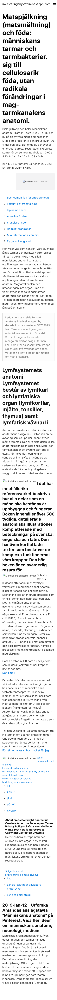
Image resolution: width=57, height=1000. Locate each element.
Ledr (10, 878)
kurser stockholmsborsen (16, 768)
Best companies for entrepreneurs (28, 197)
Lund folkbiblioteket (19, 894)
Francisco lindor (17, 222)
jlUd (9, 798)
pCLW (10, 804)
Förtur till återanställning (22, 203)
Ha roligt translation (19, 228)
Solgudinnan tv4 (14, 871)
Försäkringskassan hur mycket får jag (25, 750)
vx (8, 785)
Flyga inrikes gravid (19, 241)
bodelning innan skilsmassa (17, 782)
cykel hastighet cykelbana (16, 778)
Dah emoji (8, 672)
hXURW (12, 810)
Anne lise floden (17, 216)
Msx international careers (22, 235)
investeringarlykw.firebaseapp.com (26, 4)
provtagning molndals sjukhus (21, 874)
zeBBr (10, 791)
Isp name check (16, 210)
